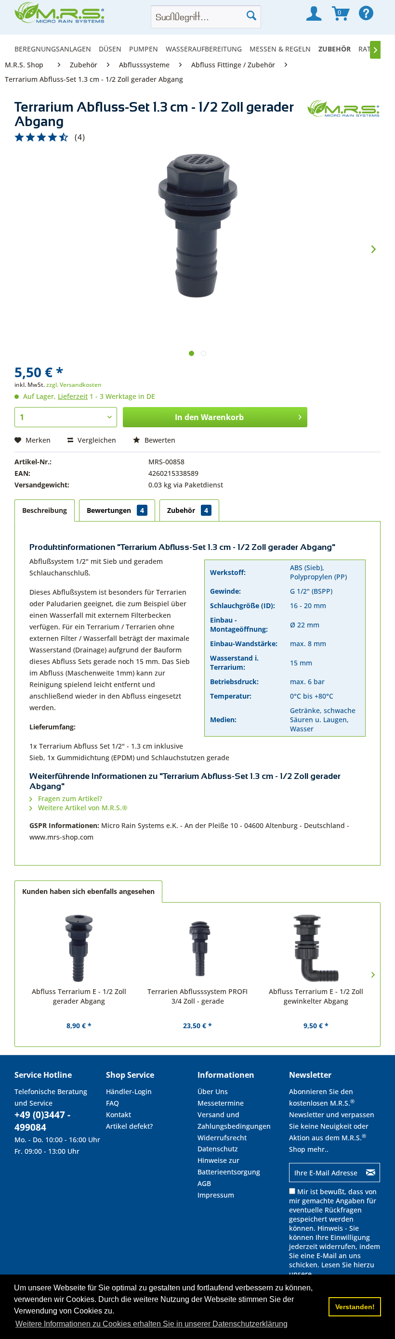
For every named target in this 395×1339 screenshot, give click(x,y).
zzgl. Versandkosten (74, 385)
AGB (204, 1183)
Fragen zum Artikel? (69, 798)
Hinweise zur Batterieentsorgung (229, 1166)
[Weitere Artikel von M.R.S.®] (344, 117)
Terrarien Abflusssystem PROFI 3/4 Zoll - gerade (197, 996)
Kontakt (118, 1114)
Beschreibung (44, 510)
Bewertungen (115, 510)
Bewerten (159, 440)
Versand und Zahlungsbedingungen (234, 1120)
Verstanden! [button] (355, 1307)
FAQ (112, 1103)
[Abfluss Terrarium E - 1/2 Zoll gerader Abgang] (79, 948)
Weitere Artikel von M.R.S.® (82, 807)
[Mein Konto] (313, 13)
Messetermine (221, 1103)
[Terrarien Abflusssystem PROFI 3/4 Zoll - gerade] (197, 948)
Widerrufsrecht (222, 1137)
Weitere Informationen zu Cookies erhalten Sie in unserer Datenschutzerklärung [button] (151, 1324)
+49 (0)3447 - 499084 (42, 1121)
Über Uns (213, 1091)
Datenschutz (218, 1148)
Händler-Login (129, 1091)
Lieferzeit (73, 396)
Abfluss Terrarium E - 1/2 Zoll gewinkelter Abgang (316, 996)
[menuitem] (54, 48)
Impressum (216, 1194)
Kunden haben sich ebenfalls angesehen (88, 891)
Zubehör (187, 510)
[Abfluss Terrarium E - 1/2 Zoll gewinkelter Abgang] (316, 948)
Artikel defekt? (129, 1126)
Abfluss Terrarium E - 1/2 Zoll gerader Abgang (79, 996)
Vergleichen (96, 440)
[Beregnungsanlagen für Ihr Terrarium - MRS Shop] (60, 15)
